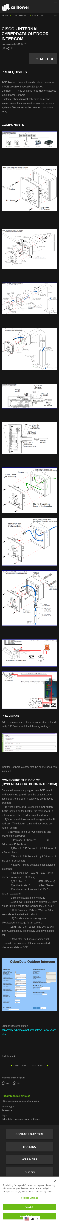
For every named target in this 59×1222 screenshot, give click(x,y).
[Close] (55, 1180)
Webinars (29, 1159)
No (18, 1083)
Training (29, 1146)
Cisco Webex (20, 15)
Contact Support (29, 1134)
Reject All (29, 1207)
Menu (55, 3)
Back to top (7, 1056)
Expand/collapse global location (55, 15)
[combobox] (31, 1219)
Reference (7, 1110)
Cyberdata (7, 1119)
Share (8, 49)
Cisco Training (41, 15)
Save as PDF (3, 48)
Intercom (18, 1119)
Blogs (30, 1172)
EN (32, 1219)
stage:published (32, 1119)
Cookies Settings (29, 1198)
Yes (7, 1083)
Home (5, 15)
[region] (29, 1199)
